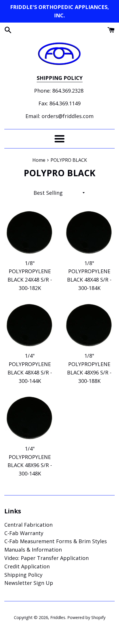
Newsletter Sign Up (28, 582)
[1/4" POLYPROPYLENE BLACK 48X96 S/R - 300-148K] (29, 417)
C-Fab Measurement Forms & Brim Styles (55, 541)
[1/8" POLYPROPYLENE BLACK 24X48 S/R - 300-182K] (29, 232)
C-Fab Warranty (23, 533)
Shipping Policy (23, 574)
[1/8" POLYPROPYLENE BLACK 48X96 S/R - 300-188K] (89, 325)
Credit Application (27, 566)
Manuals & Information (33, 549)
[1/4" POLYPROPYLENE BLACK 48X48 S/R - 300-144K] (29, 325)
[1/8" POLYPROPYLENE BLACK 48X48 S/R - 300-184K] (89, 232)
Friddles (57, 617)
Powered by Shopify (86, 617)
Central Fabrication (28, 524)
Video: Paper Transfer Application (46, 557)
